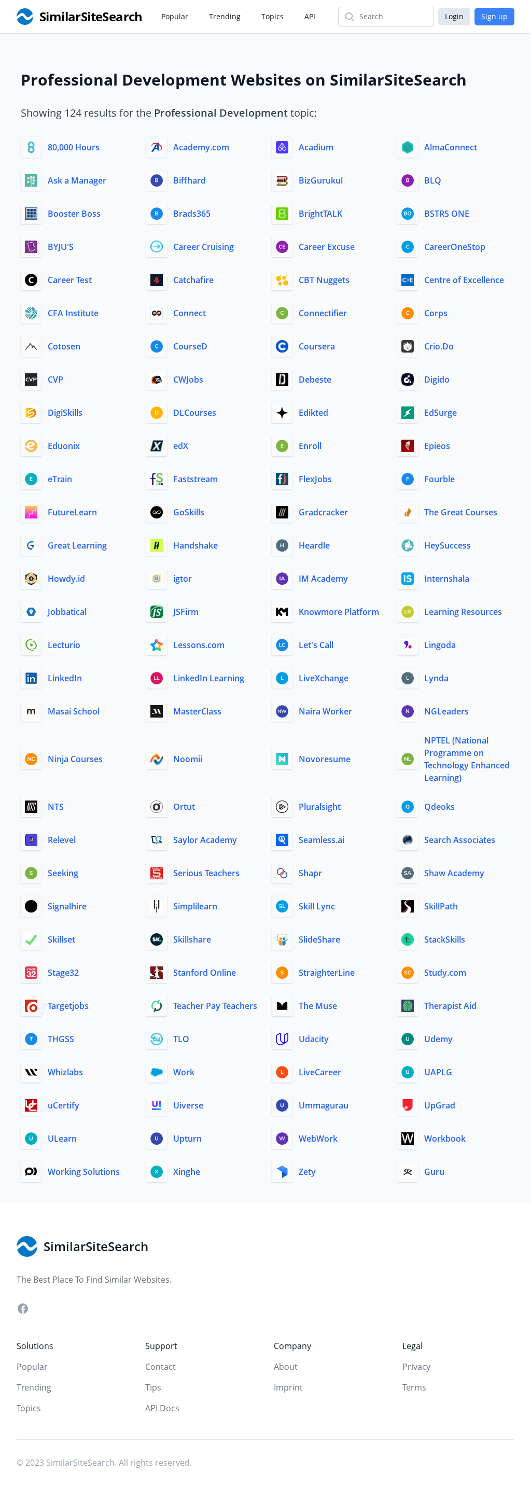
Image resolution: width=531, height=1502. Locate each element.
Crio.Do (439, 346)
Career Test (70, 280)
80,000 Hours (74, 147)
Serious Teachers (206, 873)
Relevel (62, 840)
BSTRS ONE (446, 213)
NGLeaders (446, 711)
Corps (436, 313)
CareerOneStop (454, 246)
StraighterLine (327, 972)
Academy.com (201, 147)
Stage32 (63, 972)
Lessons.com (199, 645)
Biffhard (189, 180)
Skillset (61, 939)
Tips (153, 1387)
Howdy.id (66, 578)
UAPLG (438, 1072)
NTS (56, 806)
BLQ (432, 180)
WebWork (318, 1138)
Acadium (316, 147)
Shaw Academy (454, 873)
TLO (181, 1039)
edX (180, 446)
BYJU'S (61, 246)
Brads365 (192, 213)
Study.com (445, 972)
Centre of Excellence (464, 280)
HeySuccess (447, 545)
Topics (272, 16)
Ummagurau (323, 1105)
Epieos (437, 446)
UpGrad (439, 1105)
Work (183, 1072)
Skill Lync (317, 906)
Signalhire (67, 906)
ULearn (62, 1138)
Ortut (184, 806)
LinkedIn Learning (208, 678)
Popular (174, 16)
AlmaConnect (450, 147)
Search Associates (459, 840)
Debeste (315, 379)
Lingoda (440, 645)
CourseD (190, 346)
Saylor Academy (205, 840)
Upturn (187, 1138)
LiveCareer (320, 1072)
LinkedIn (65, 678)
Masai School (74, 711)
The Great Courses (460, 512)
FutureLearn (72, 512)
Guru (434, 1171)
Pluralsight (320, 806)
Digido (437, 379)
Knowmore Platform (339, 611)
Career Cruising (203, 246)
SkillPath (441, 906)
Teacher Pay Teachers (215, 1006)
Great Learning (77, 545)
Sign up (494, 16)
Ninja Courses (75, 759)
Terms (414, 1387)
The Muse (318, 1006)
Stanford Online (204, 972)
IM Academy (323, 578)
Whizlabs (65, 1072)
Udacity (314, 1039)
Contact (160, 1366)
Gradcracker (323, 512)
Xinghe (186, 1171)
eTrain (60, 479)
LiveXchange (323, 678)
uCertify (63, 1105)
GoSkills (188, 512)
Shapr (310, 873)
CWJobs (188, 379)
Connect (189, 313)
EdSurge (440, 412)
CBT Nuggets (324, 280)
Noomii (187, 759)
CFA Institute (73, 313)
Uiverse (188, 1105)
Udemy (438, 1039)
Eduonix (64, 446)
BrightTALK (320, 213)
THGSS (61, 1039)
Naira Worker (325, 711)
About (286, 1366)
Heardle (314, 545)
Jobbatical (67, 611)
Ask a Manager (77, 180)
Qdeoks (439, 806)
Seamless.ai (321, 840)
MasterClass (197, 711)
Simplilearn (195, 906)
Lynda (436, 678)
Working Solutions (84, 1171)
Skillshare (192, 939)
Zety (307, 1171)
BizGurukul (321, 180)
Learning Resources (463, 611)
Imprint (288, 1387)
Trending (225, 16)
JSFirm (186, 611)
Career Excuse (327, 246)
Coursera (317, 346)
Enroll (310, 446)
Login (454, 16)
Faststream (195, 479)
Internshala (446, 578)
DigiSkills (65, 412)
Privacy (416, 1366)
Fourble (439, 479)
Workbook (445, 1138)
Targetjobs (68, 1006)
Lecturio (64, 645)
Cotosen (64, 346)
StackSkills (444, 939)
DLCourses (194, 412)
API (309, 16)
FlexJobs (315, 479)
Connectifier (323, 313)
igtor (182, 578)
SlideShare (319, 939)
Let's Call (316, 645)
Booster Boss (74, 213)
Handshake (195, 545)
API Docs (162, 1408)
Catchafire (193, 280)
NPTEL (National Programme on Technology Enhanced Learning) (467, 759)
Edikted (313, 412)
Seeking (63, 873)
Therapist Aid (450, 1006)
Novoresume (325, 759)
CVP (55, 379)
